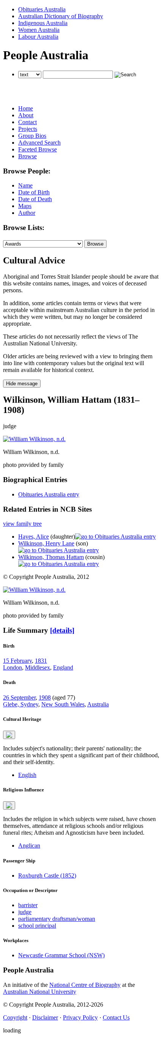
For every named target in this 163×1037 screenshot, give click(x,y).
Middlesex (37, 667)
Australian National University (39, 991)
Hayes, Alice (33, 536)
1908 (45, 697)
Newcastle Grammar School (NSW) (61, 955)
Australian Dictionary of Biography (60, 16)
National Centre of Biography (85, 985)
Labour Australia (38, 36)
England (63, 667)
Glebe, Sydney (20, 704)
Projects (27, 129)
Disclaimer (45, 1017)
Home (25, 108)
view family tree (22, 523)
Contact (27, 122)
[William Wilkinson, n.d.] (34, 439)
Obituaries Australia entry (48, 494)
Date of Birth (34, 192)
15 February (17, 660)
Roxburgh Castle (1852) (47, 875)
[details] (62, 630)
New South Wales (63, 704)
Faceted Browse (37, 149)
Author (26, 213)
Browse (27, 156)
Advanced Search (39, 142)
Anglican (29, 845)
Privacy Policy (80, 1017)
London (12, 667)
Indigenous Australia (42, 23)
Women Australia (39, 30)
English (27, 775)
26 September (19, 697)
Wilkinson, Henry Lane (46, 543)
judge (24, 912)
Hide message (22, 383)
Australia (98, 704)
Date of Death (35, 199)
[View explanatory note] (9, 735)
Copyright (15, 1017)
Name (25, 185)
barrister (28, 905)
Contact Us (116, 1017)
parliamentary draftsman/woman (56, 919)
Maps (24, 206)
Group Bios (32, 135)
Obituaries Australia (42, 9)
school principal (37, 925)
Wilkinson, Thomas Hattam (51, 557)
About (25, 115)
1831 (41, 660)
